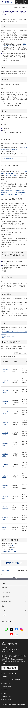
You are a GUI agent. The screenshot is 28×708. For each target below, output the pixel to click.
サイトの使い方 (7, 699)
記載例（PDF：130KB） (9, 337)
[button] (17, 2)
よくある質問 (6, 683)
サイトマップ (6, 693)
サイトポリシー (7, 696)
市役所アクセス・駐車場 (9, 673)
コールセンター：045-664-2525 (11, 680)
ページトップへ (14, 578)
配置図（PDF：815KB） (12, 175)
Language (5, 689)
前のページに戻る (6, 570)
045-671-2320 (9, 545)
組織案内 (5, 676)
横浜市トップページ (11, 574)
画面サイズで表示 (22, 353)
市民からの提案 (7, 686)
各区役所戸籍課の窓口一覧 (8, 159)
